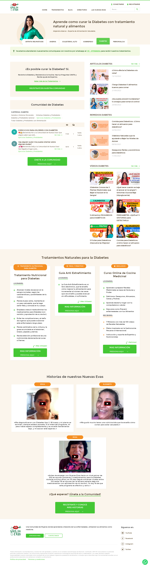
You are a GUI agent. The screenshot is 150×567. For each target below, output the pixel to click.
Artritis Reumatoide (34, 42)
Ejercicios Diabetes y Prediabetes (49, 118)
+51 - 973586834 (93, 51)
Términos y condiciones (36, 559)
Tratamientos (58, 10)
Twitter (128, 549)
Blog (70, 10)
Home (44, 10)
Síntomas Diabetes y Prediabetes (48, 115)
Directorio (82, 10)
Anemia (53, 42)
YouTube (128, 533)
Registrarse (134, 4)
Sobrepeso (88, 42)
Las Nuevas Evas (98, 10)
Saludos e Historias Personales (22, 115)
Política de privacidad (18, 559)
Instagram (129, 544)
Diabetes (103, 41)
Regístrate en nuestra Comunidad (47, 88)
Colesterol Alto (69, 42)
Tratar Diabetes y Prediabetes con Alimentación (28, 121)
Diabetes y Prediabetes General (22, 118)
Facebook (129, 538)
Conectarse (118, 4)
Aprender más (34, 535)
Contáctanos (53, 535)
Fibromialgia (119, 42)
